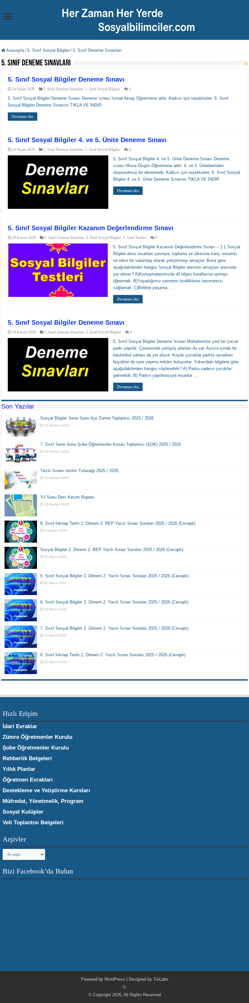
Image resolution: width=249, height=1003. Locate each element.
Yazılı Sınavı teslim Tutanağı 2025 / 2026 (79, 470)
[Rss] (124, 987)
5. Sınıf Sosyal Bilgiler (48, 50)
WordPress (114, 979)
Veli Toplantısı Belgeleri (33, 822)
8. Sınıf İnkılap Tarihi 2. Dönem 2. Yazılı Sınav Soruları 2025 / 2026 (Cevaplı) (112, 654)
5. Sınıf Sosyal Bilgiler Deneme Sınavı (66, 79)
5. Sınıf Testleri (134, 237)
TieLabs (160, 979)
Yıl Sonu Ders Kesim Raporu (67, 497)
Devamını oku (22, 116)
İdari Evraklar (20, 726)
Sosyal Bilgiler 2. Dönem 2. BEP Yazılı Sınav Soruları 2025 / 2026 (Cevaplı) (111, 549)
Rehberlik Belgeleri (27, 758)
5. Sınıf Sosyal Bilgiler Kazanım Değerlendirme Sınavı (90, 227)
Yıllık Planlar (19, 769)
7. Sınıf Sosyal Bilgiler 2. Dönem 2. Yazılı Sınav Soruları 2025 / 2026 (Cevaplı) (114, 628)
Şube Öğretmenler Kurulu (36, 748)
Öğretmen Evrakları (28, 780)
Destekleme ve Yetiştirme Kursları (46, 790)
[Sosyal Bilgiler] (124, 19)
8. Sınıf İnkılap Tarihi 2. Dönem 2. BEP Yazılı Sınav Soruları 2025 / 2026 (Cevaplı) (118, 523)
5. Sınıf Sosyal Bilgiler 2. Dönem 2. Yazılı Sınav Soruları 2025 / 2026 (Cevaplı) (114, 575)
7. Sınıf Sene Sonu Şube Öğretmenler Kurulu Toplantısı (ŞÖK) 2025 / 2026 (110, 444)
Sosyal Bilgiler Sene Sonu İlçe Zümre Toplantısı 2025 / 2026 (97, 418)
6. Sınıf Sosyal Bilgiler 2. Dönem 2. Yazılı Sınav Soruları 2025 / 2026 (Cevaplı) (114, 602)
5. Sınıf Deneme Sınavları (63, 89)
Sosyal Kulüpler (23, 812)
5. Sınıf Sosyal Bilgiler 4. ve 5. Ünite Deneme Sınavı (87, 139)
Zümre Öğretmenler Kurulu (37, 737)
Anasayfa (14, 50)
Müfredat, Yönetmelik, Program (43, 801)
